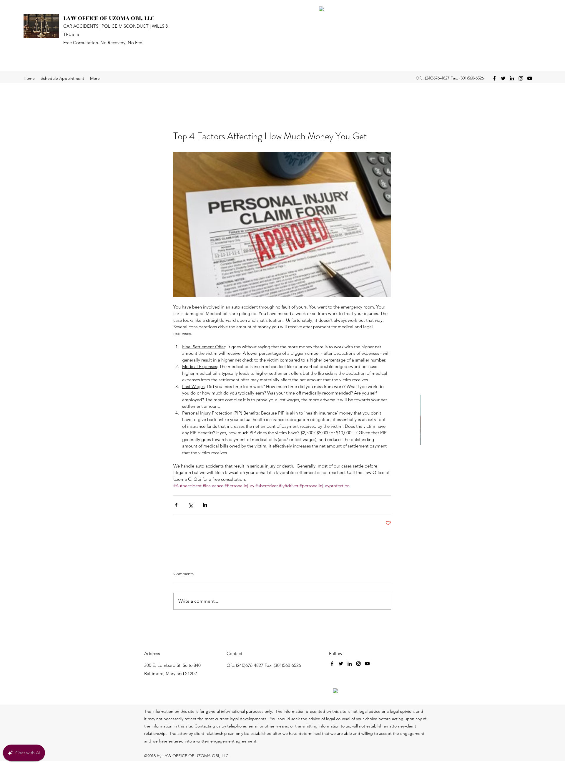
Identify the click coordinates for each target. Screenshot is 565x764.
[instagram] (521, 78)
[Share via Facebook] (176, 505)
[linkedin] (512, 78)
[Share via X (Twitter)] (190, 505)
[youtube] (530, 78)
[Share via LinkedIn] (205, 505)
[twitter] (503, 78)
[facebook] (494, 78)
